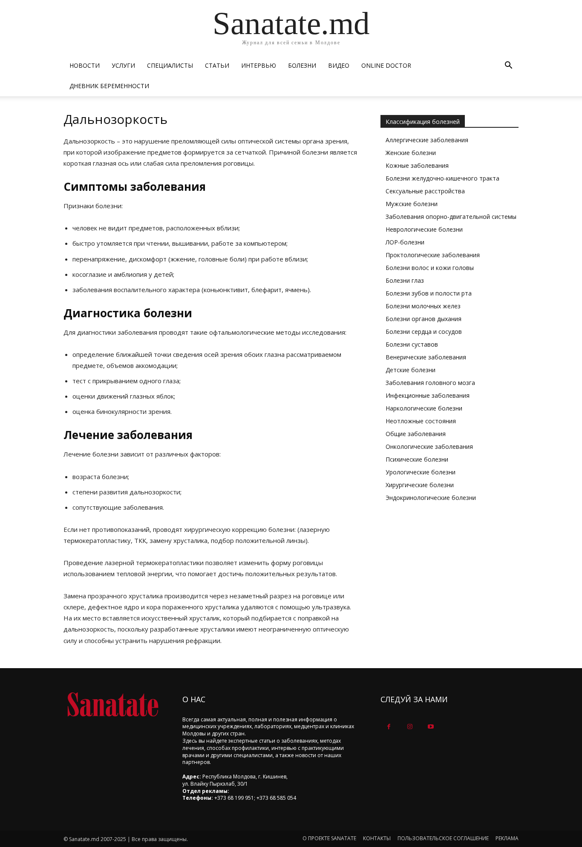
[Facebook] (388, 726)
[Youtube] (430, 726)
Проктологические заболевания (433, 255)
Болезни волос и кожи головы (430, 268)
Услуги (123, 65)
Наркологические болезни (424, 408)
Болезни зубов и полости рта (429, 293)
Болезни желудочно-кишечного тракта (442, 178)
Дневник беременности (109, 86)
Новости (84, 65)
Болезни (302, 65)
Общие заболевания (416, 434)
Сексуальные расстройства (425, 191)
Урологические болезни (420, 472)
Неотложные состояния (421, 421)
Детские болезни (410, 370)
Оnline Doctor (386, 65)
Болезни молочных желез (423, 306)
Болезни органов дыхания (423, 319)
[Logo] (112, 704)
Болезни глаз (405, 280)
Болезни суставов (412, 344)
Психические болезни (417, 459)
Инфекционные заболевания (428, 395)
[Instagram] (409, 726)
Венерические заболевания (426, 357)
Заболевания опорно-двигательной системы (451, 216)
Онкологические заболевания (429, 446)
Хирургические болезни (420, 485)
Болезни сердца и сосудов (424, 331)
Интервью (258, 65)
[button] (508, 66)
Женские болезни (411, 153)
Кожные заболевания (417, 165)
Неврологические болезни (424, 229)
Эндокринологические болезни (431, 498)
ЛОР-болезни (405, 242)
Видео (338, 65)
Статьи (217, 65)
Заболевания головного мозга (430, 383)
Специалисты (170, 65)
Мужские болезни (412, 204)
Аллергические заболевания (427, 140)
